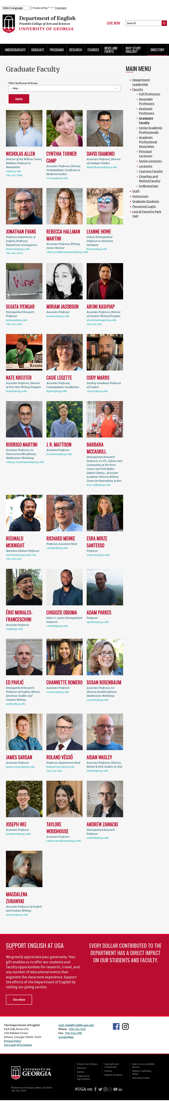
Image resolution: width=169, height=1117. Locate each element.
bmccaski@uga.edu (98, 484)
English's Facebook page (116, 1026)
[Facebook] (95, 1089)
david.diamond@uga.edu (102, 167)
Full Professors (149, 94)
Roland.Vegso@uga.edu (60, 766)
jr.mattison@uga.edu (59, 454)
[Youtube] (115, 1089)
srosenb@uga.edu (97, 699)
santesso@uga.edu (98, 554)
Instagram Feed (125, 1026)
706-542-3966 (14, 175)
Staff (135, 191)
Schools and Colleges (87, 1064)
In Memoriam (148, 186)
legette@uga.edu (56, 391)
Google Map (66, 1037)
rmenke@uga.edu (57, 548)
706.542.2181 (73, 1033)
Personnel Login (144, 206)
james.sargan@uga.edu (20, 766)
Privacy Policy (12, 1041)
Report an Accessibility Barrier (143, 1065)
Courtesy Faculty (151, 171)
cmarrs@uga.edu (97, 391)
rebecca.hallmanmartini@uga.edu (67, 252)
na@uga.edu (13, 171)
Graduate (37, 49)
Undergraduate (15, 49)
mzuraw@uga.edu (17, 914)
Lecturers (145, 166)
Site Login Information (18, 1045)
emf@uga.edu (14, 628)
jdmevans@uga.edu (18, 249)
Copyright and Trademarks (111, 1065)
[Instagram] (105, 1089)
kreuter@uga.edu (16, 391)
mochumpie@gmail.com (21, 554)
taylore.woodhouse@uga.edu (63, 840)
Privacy (108, 1071)
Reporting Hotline (141, 1078)
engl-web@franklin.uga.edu (76, 1025)
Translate (61, 8)
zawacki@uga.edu (98, 837)
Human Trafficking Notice (141, 1072)
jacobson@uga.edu (57, 316)
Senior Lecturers (150, 161)
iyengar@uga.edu (16, 320)
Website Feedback (113, 1075)
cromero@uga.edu (57, 691)
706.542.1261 (94, 324)
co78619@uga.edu (57, 626)
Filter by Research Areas (23, 83)
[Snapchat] (110, 1089)
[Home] (47, 24)
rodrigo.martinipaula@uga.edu (25, 462)
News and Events (110, 50)
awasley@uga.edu (97, 770)
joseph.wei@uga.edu (18, 833)
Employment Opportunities (83, 1077)
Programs (57, 49)
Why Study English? (133, 50)
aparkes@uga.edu (98, 622)
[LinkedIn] (120, 1089)
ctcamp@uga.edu (57, 178)
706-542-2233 (14, 558)
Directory (157, 49)
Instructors (140, 196)
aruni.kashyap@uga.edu (101, 320)
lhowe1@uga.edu (97, 249)
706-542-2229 (14, 253)
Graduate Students (145, 201)
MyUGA (80, 1072)
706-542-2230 (14, 324)
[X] (100, 1089)
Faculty (137, 89)
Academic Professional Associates (148, 142)
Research (75, 49)
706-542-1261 (54, 770)
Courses (93, 49)
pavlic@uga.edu (15, 703)
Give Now (113, 23)
